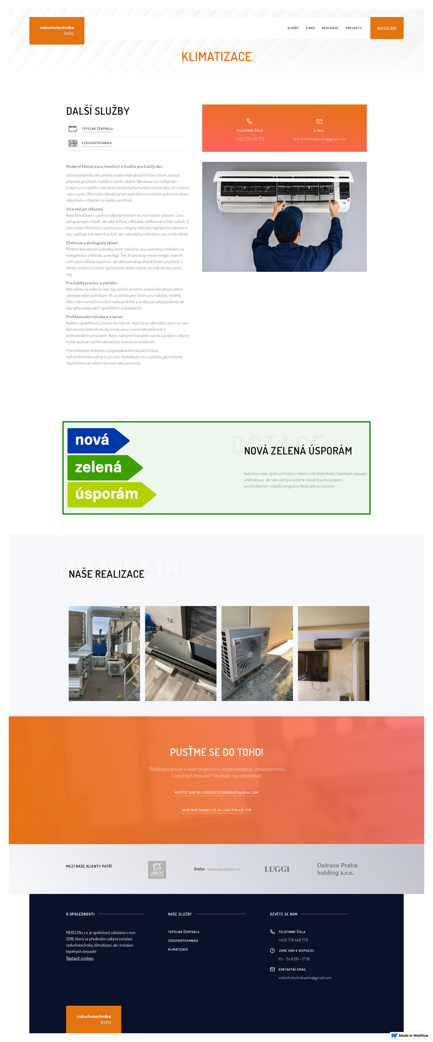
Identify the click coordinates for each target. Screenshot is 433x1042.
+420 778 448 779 (249, 138)
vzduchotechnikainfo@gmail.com (319, 138)
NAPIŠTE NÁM (387, 28)
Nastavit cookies (80, 958)
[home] (56, 31)
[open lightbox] (104, 653)
